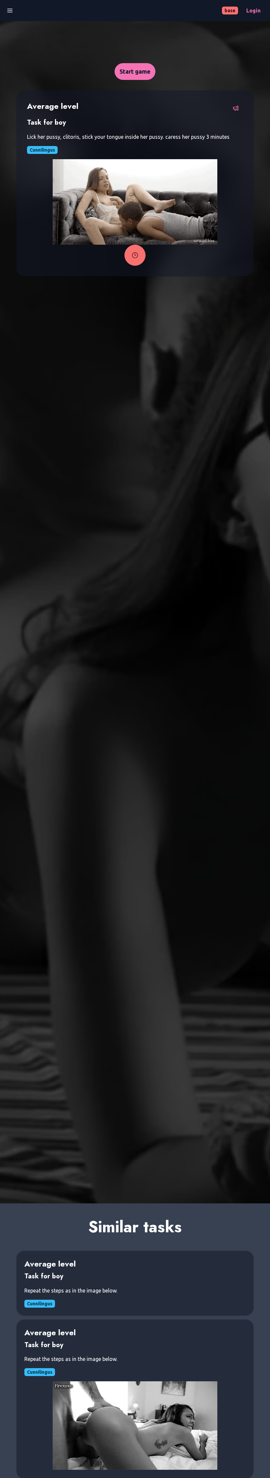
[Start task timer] (135, 255)
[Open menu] (10, 10)
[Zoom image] (135, 202)
